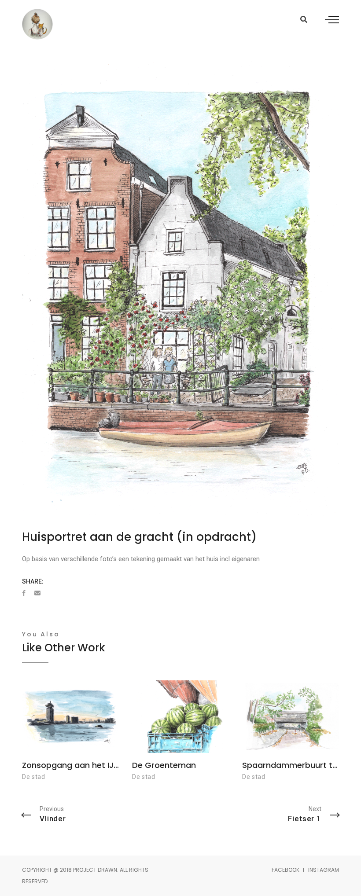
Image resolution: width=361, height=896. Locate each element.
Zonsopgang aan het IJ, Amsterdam (94, 765)
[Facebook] (24, 593)
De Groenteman (164, 765)
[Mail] (37, 593)
